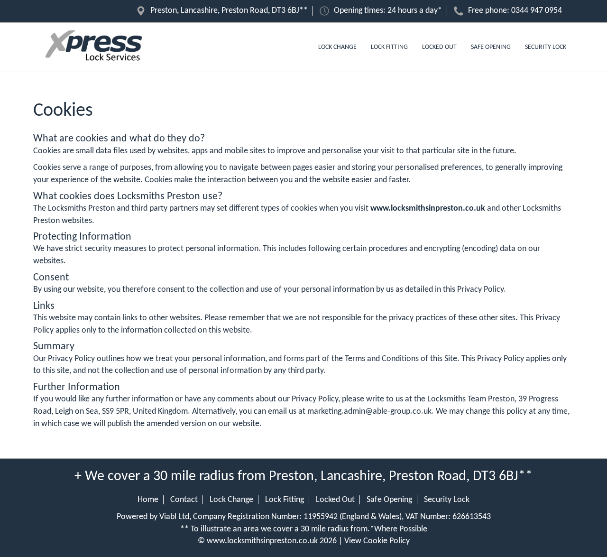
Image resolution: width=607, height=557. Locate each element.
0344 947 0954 (536, 10)
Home (148, 499)
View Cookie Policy (377, 541)
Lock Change (337, 47)
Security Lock (545, 47)
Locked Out (439, 47)
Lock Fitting (389, 47)
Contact (184, 499)
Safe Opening (491, 47)
